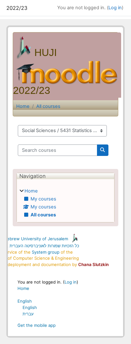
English (24, 301)
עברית (28, 313)
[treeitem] (65, 203)
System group (45, 252)
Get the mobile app (36, 325)
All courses (48, 106)
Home (23, 106)
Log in (115, 8)
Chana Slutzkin (93, 264)
